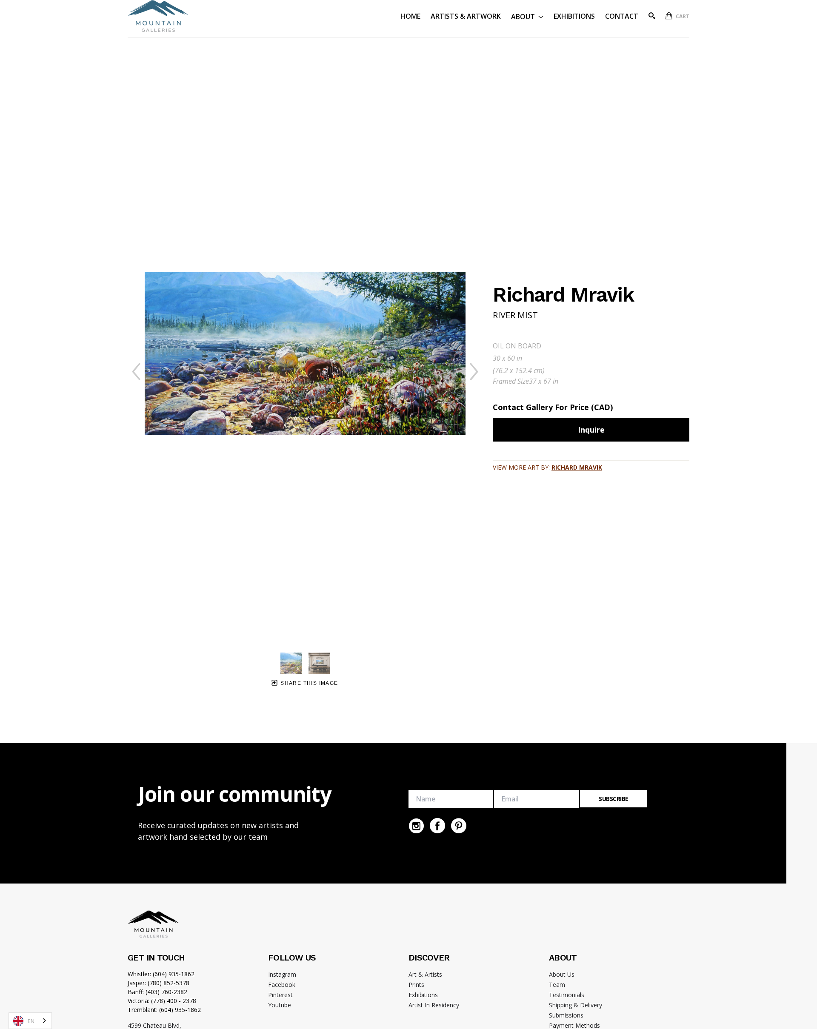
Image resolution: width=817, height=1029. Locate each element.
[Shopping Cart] (669, 16)
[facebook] (437, 825)
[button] (527, 16)
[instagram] (416, 825)
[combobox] (30, 1020)
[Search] (651, 15)
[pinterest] (458, 825)
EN (31, 1021)
